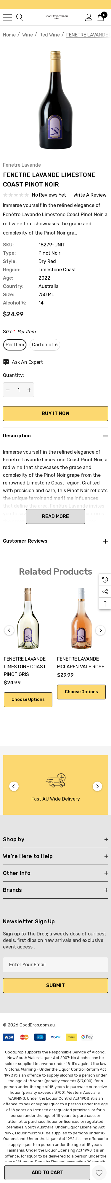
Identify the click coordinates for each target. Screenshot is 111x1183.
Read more (55, 516)
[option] (55, 786)
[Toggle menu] (7, 17)
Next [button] (100, 630)
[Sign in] (89, 17)
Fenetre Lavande (22, 165)
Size (19, 331)
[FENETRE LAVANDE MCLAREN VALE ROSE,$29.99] (81, 618)
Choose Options (28, 699)
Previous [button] (9, 630)
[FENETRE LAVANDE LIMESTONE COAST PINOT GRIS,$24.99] (28, 618)
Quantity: (13, 375)
